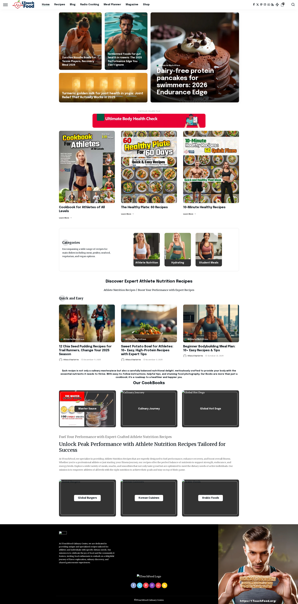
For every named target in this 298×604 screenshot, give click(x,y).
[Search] (293, 4)
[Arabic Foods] (210, 498)
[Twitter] (257, 4)
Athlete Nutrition (169, 66)
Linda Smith (167, 100)
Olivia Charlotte (71, 360)
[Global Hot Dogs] (210, 408)
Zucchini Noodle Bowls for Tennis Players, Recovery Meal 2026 (79, 61)
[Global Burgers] (87, 498)
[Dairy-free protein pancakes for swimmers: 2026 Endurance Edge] (195, 57)
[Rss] (272, 4)
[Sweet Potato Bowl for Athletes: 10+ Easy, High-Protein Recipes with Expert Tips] (149, 323)
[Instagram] (265, 4)
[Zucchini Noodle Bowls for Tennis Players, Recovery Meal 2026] (80, 41)
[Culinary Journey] (149, 408)
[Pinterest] (261, 4)
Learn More (64, 218)
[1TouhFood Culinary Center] (24, 4)
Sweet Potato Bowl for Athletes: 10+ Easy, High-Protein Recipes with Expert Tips (147, 350)
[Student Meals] (209, 249)
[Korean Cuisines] (149, 498)
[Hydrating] (178, 249)
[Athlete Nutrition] (146, 249)
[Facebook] (254, 4)
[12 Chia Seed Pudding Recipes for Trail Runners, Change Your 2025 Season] (87, 323)
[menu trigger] (7, 4)
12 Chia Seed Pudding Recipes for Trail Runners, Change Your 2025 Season (85, 350)
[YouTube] (268, 4)
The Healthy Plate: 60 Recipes (144, 207)
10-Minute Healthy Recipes (204, 207)
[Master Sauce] (87, 408)
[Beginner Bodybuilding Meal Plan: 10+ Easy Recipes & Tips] (211, 323)
